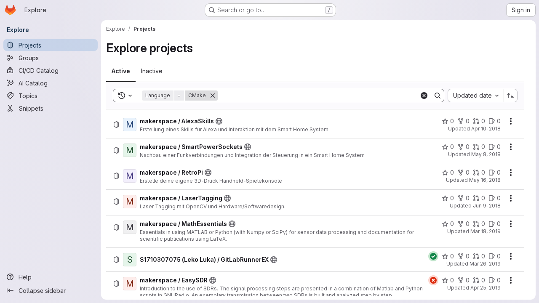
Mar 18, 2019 (485, 231)
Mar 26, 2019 (485, 263)
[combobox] (476, 95)
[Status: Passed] (433, 256)
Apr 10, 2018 (486, 128)
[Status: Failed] (433, 280)
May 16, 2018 (485, 180)
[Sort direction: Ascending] (511, 95)
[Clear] (424, 95)
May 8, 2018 (486, 154)
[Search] (437, 95)
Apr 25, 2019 (485, 287)
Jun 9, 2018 (487, 205)
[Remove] (213, 95)
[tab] (121, 71)
